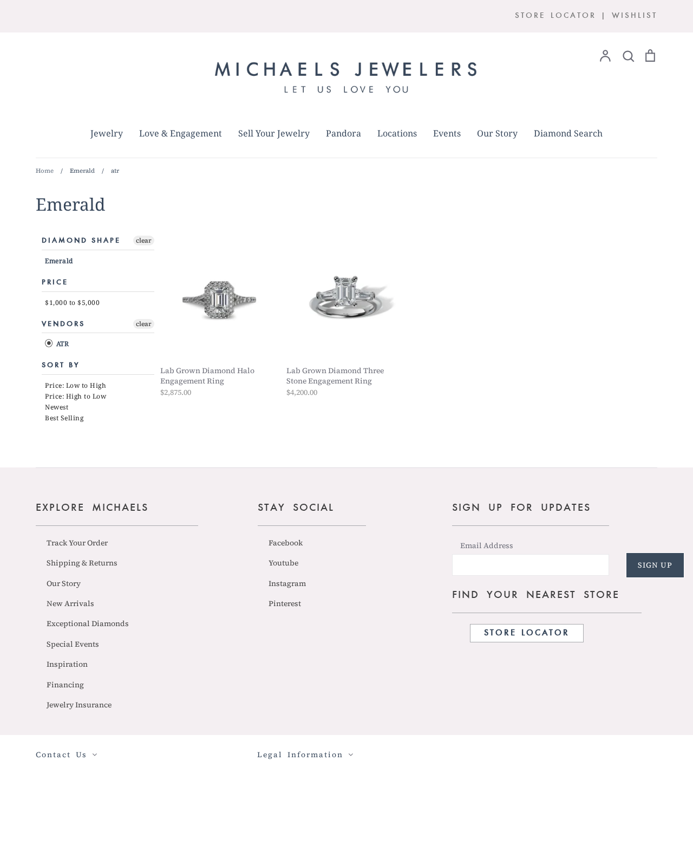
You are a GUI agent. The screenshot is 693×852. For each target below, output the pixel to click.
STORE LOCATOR (555, 16)
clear (144, 240)
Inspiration (67, 664)
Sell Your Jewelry (274, 133)
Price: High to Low (75, 396)
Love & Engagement (180, 133)
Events (447, 133)
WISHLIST (634, 16)
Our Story (497, 133)
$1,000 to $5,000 (72, 302)
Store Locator (527, 633)
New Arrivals (70, 603)
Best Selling (64, 417)
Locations (397, 133)
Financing (65, 684)
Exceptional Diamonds (88, 623)
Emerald (59, 260)
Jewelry (106, 133)
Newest (56, 407)
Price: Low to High (75, 385)
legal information (302, 754)
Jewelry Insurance (79, 704)
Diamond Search (568, 133)
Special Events (73, 644)
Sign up (655, 565)
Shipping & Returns (82, 562)
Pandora (343, 133)
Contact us (64, 754)
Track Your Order (77, 542)
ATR (61, 343)
